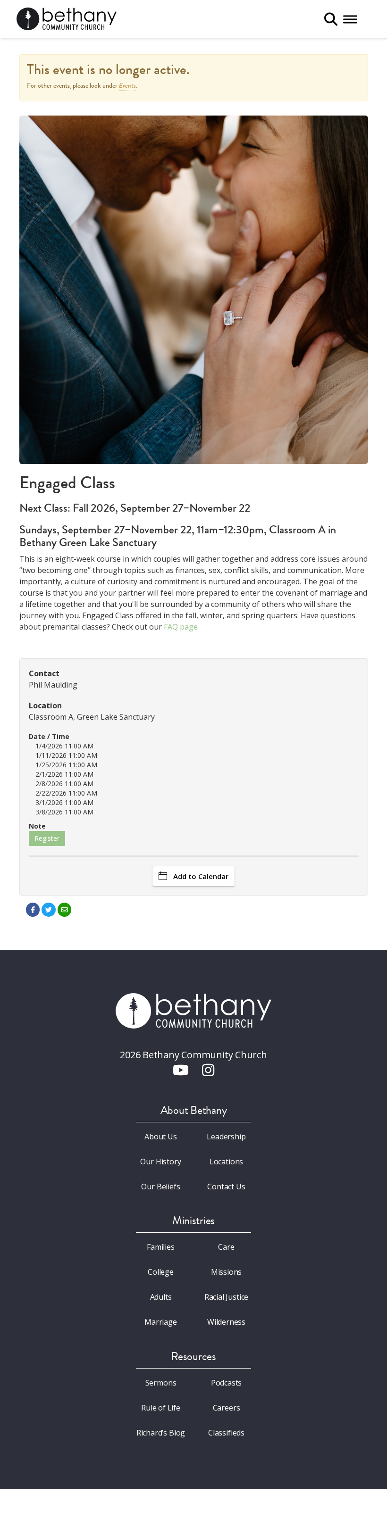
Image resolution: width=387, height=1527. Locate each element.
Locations (226, 1161)
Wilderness (226, 1322)
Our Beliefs (160, 1186)
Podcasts (226, 1383)
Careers (226, 1408)
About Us (160, 1136)
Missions (226, 1272)
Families (161, 1247)
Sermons (161, 1383)
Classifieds (226, 1432)
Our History (160, 1161)
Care (226, 1247)
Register (46, 838)
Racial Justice (226, 1297)
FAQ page (181, 627)
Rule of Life (160, 1408)
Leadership (226, 1136)
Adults (161, 1297)
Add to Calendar (200, 876)
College (161, 1272)
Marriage (160, 1322)
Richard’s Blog (160, 1432)
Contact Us (226, 1186)
